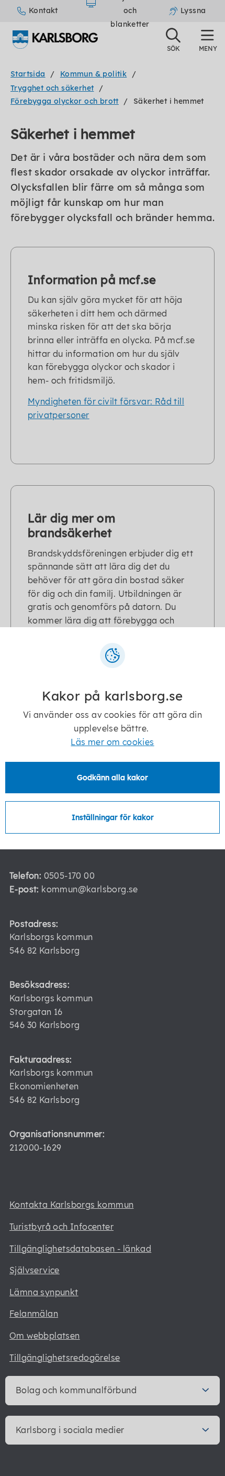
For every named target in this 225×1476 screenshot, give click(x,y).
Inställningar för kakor (113, 817)
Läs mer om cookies (112, 742)
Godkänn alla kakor (112, 777)
